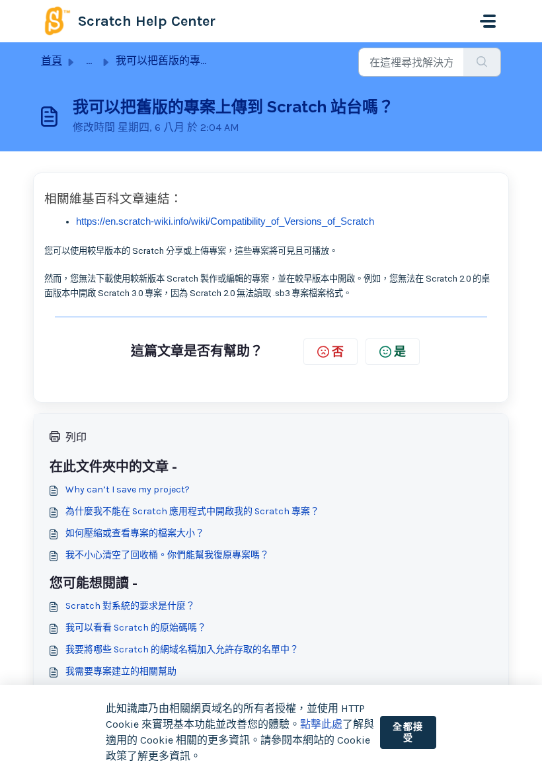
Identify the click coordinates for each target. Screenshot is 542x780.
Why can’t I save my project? (127, 489)
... (89, 60)
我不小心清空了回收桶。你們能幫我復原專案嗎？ (167, 555)
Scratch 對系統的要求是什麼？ (130, 605)
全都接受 (408, 732)
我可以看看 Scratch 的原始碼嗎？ (135, 627)
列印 (76, 437)
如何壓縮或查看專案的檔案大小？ (134, 533)
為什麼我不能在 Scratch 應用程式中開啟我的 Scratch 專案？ (192, 511)
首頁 (51, 60)
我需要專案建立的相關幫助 (120, 671)
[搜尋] (482, 62)
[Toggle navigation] (488, 21)
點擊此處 (321, 724)
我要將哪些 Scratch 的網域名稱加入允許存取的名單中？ (182, 649)
